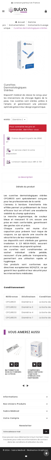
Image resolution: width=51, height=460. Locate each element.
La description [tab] (25, 177)
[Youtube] (27, 457)
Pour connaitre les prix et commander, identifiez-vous (24, 128)
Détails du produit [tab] (25, 186)
